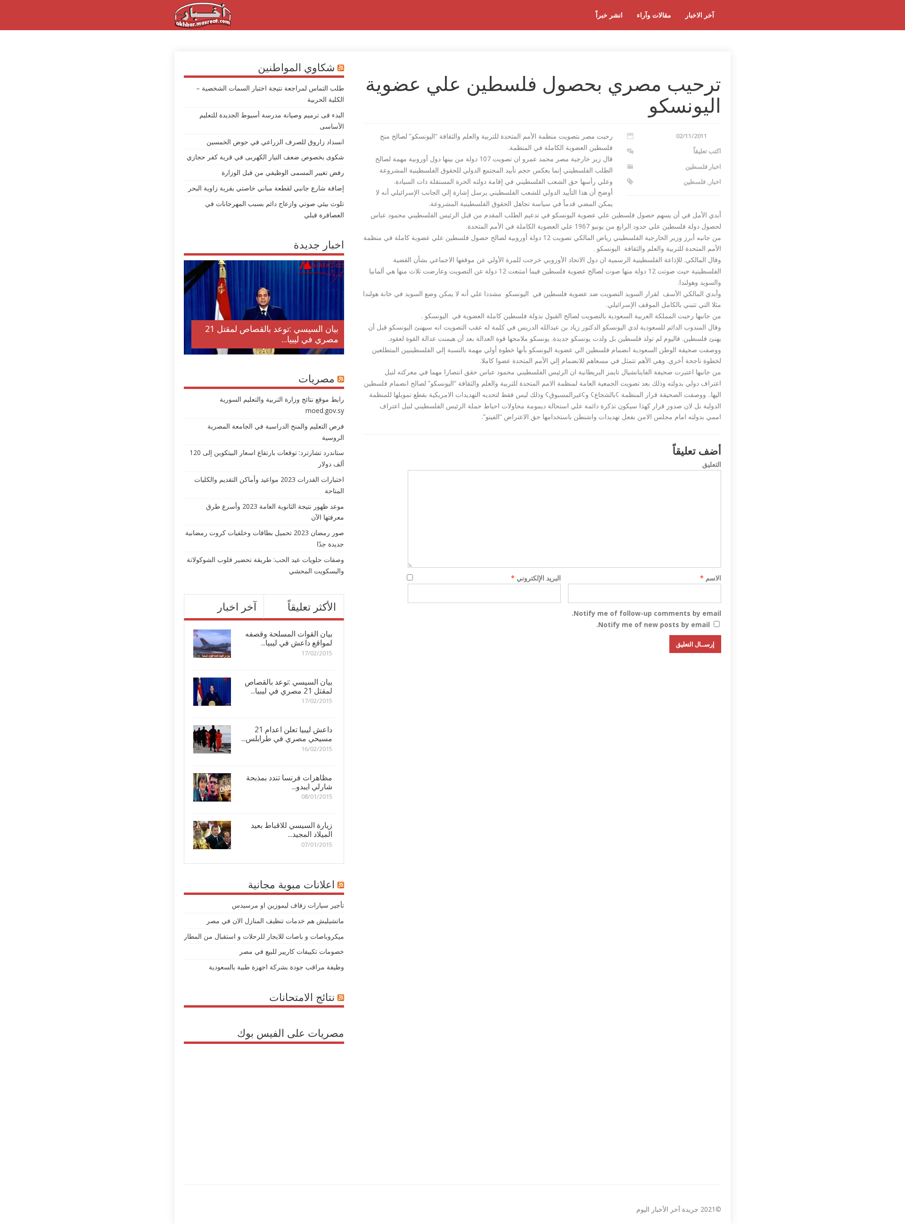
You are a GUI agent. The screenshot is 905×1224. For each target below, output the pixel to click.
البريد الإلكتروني (536, 577)
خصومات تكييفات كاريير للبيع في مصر (291, 951)
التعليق (711, 464)
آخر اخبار (236, 606)
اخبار (715, 181)
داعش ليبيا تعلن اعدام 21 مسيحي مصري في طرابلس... (286, 734)
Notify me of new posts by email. (653, 624)
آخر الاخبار (699, 14)
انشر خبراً (609, 14)
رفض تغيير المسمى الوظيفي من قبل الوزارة (283, 172)
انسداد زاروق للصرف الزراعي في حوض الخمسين (275, 141)
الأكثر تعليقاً (312, 606)
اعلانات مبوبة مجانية (291, 884)
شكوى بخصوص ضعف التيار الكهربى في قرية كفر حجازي (265, 156)
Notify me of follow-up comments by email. (646, 613)
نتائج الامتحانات (302, 997)
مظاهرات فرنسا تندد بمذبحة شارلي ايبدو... (289, 782)
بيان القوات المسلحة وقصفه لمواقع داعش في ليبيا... (288, 638)
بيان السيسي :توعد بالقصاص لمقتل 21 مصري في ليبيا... (271, 334)
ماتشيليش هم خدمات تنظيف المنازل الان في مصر (275, 920)
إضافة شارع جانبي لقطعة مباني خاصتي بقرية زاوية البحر (266, 187)
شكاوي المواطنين (296, 67)
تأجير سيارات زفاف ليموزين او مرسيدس (288, 905)
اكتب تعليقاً (707, 151)
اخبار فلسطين (703, 166)
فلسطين (694, 181)
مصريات (316, 378)
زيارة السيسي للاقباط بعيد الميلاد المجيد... (291, 829)
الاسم (710, 577)
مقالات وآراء (654, 14)
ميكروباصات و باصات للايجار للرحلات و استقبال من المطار (264, 936)
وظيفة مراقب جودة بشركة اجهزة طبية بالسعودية (276, 966)
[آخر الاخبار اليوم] (202, 25)
